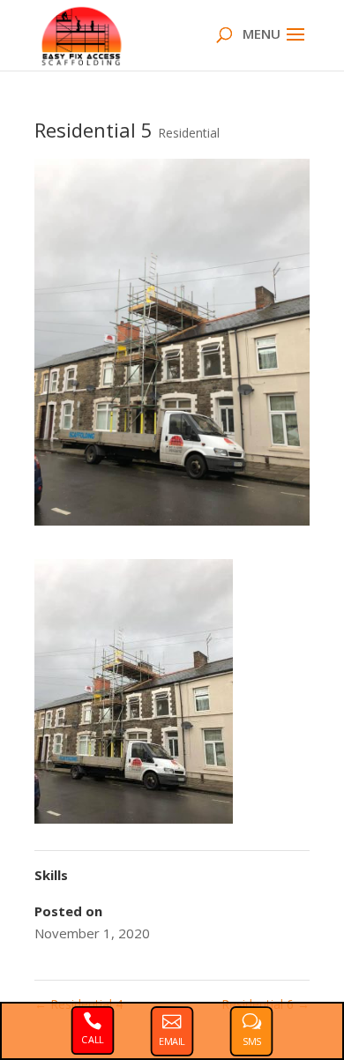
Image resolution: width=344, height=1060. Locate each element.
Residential (189, 132)
